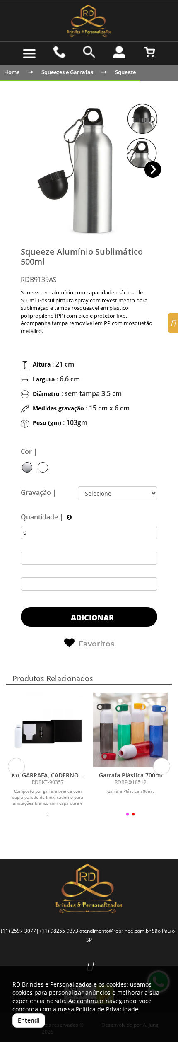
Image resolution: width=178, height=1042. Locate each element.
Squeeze (125, 72)
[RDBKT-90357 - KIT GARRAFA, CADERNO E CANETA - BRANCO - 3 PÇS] (47, 730)
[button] (152, 169)
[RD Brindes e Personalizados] (89, 20)
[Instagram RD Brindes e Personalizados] (89, 966)
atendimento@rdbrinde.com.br (115, 930)
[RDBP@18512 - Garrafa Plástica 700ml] (130, 730)
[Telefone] (59, 52)
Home (11, 72)
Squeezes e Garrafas (67, 72)
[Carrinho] (149, 52)
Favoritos (96, 644)
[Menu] (29, 53)
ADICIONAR (91, 617)
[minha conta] (119, 52)
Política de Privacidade (107, 1009)
